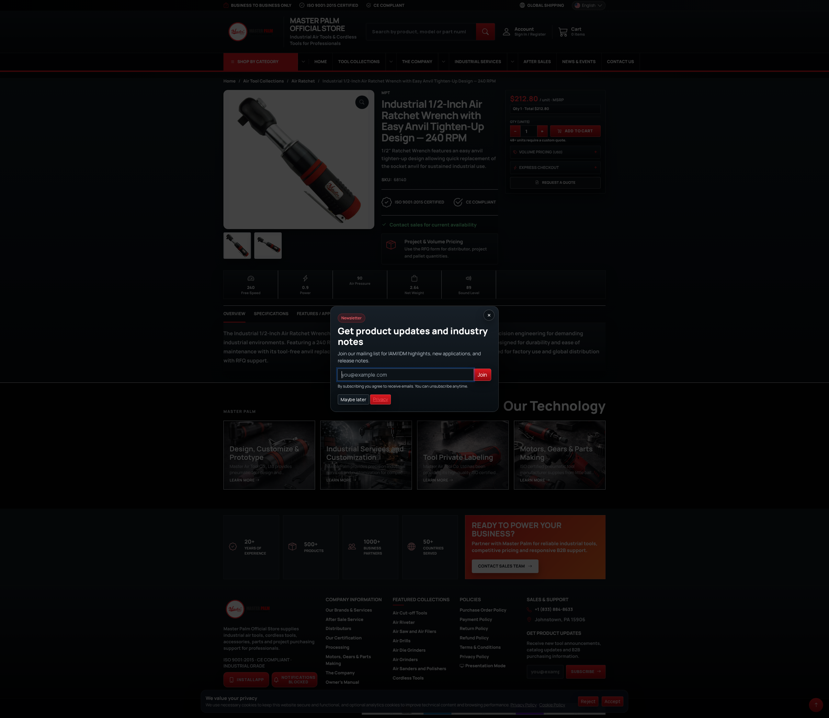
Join (482, 374)
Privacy (380, 399)
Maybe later (353, 399)
